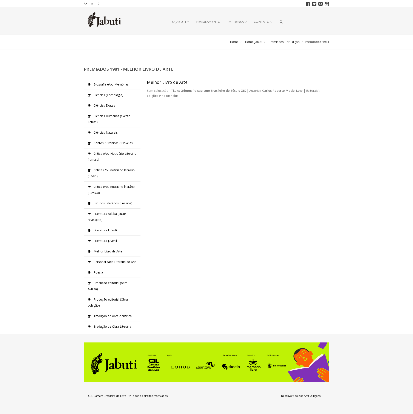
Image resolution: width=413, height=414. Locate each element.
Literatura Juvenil (105, 241)
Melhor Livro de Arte (107, 251)
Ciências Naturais (105, 132)
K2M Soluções (312, 396)
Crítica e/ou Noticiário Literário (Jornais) (112, 156)
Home (234, 42)
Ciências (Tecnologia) (108, 95)
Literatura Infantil (105, 230)
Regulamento (208, 21)
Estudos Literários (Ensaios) (112, 203)
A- (92, 3)
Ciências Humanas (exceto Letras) (109, 119)
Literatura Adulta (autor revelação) (107, 217)
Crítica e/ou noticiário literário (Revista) (111, 190)
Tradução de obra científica (112, 316)
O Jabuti (179, 21)
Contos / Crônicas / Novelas (113, 143)
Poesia (98, 272)
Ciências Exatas (104, 105)
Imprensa (236, 21)
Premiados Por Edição (284, 42)
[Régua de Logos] (206, 362)
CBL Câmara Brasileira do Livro (107, 396)
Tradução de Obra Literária (112, 326)
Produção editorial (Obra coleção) (108, 302)
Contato (262, 21)
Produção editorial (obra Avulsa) (107, 286)
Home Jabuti (253, 42)
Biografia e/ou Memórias (111, 84)
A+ (85, 3)
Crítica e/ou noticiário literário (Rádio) (111, 173)
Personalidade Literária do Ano (115, 262)
